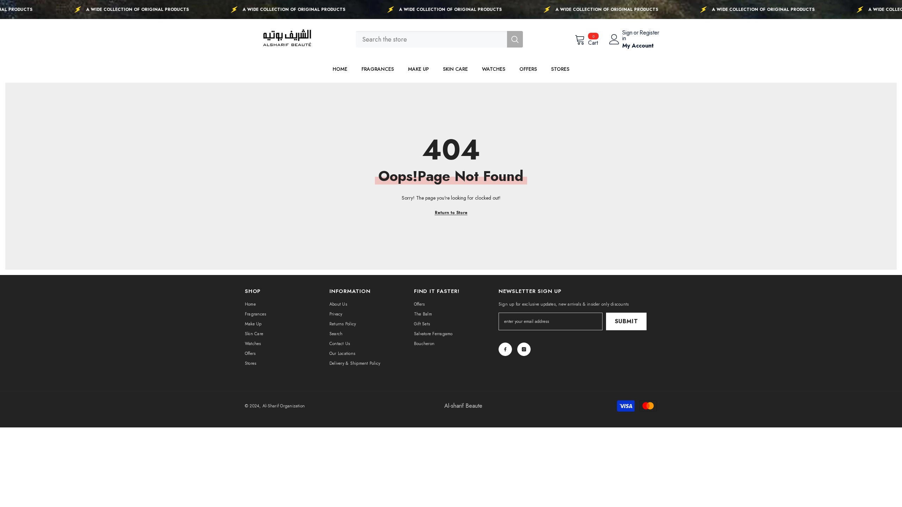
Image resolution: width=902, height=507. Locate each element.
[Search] (439, 39)
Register (649, 33)
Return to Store (451, 212)
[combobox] (431, 39)
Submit (626, 321)
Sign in (627, 35)
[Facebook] (505, 349)
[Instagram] (524, 349)
